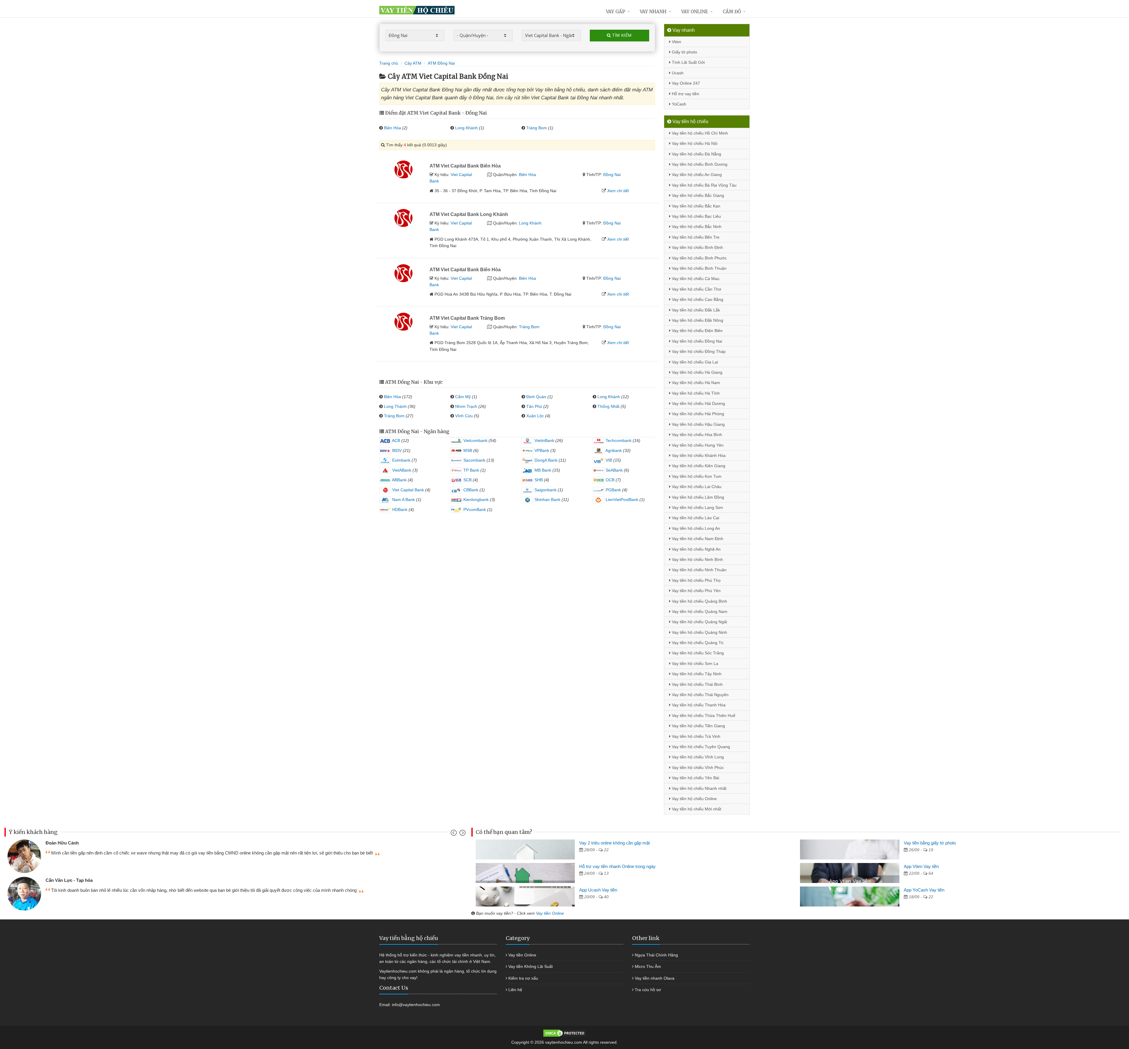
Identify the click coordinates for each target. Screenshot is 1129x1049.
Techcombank (618, 440)
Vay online (694, 11)
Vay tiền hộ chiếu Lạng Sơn (697, 507)
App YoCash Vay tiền (924, 889)
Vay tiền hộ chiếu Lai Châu (696, 486)
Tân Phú (534, 406)
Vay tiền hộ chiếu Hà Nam (695, 382)
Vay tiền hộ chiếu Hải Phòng (697, 413)
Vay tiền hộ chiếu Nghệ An (696, 549)
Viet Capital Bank (407, 489)
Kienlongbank (475, 499)
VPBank (541, 450)
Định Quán (536, 396)
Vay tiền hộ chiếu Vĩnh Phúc (697, 767)
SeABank (613, 470)
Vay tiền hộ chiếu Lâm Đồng (697, 497)
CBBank (470, 489)
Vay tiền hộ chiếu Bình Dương (699, 164)
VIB (608, 460)
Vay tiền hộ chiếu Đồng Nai (696, 341)
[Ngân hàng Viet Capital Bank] (402, 169)
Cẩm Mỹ (463, 396)
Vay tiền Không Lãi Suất (530, 966)
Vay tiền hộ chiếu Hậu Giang (698, 424)
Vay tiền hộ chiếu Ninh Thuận (698, 569)
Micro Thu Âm (648, 966)
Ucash (677, 73)
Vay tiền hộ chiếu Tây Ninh (696, 673)
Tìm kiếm (621, 35)
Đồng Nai (612, 174)
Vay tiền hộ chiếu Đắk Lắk (695, 310)
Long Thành (395, 406)
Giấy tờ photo (684, 52)
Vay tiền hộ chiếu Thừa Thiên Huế (703, 715)
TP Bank (470, 470)
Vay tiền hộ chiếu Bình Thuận (698, 268)
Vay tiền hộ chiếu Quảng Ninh (699, 632)
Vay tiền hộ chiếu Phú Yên (696, 590)
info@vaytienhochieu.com (416, 1004)
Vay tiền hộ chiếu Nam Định (697, 538)
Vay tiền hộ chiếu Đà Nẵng (696, 154)
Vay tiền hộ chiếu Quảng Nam (699, 611)
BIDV (396, 450)
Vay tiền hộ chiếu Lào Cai (695, 517)
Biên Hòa (392, 127)
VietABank (401, 470)
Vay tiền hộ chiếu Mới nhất (696, 809)
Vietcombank (474, 440)
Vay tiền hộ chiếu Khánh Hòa (698, 455)
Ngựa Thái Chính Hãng (656, 955)
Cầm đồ (732, 11)
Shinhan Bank (546, 499)
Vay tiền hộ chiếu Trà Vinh (695, 736)
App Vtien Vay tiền (921, 866)
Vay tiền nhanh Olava (654, 978)
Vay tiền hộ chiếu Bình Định (697, 247)
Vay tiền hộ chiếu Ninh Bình (697, 559)
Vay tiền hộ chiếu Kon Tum (696, 476)
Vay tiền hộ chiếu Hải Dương (698, 403)
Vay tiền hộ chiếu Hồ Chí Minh (699, 133)
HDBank (399, 509)
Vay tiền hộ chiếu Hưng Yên (697, 445)
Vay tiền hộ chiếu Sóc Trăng (697, 653)
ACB (395, 440)
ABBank (399, 479)
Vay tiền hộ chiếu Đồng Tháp (698, 351)
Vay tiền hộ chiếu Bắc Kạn (695, 206)
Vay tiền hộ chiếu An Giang (696, 174)
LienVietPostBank (621, 499)
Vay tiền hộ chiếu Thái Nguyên (700, 694)
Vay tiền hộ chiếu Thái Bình (697, 684)
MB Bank (542, 470)
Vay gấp (615, 11)
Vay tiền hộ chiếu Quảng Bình (699, 601)
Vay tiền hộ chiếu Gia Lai (694, 362)
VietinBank (543, 440)
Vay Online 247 (685, 83)
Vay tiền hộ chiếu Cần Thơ (696, 289)
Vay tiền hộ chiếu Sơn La (694, 663)
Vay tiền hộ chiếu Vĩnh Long (697, 757)
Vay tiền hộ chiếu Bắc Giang (697, 195)
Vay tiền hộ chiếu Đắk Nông (697, 320)
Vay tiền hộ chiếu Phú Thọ (696, 580)
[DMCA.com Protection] (564, 1032)
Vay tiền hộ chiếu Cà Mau (695, 278)
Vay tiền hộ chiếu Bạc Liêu (696, 216)
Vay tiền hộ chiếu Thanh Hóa (698, 705)
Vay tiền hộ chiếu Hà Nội (694, 143)
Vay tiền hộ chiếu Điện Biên (697, 330)
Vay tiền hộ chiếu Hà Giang (696, 372)
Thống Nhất (608, 406)
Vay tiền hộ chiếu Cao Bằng (697, 299)
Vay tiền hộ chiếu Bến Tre (695, 237)
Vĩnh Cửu (464, 415)
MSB (467, 450)
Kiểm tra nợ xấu (523, 978)
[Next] (461, 834)
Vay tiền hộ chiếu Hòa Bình (696, 434)
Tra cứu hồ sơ (648, 989)
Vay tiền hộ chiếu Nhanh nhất (698, 788)
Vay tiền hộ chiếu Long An (695, 528)
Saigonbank (545, 489)
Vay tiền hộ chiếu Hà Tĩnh (695, 393)
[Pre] (454, 834)
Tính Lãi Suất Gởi (688, 62)
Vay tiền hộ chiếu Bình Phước (699, 258)
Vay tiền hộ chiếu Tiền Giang (698, 725)
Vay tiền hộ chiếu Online (694, 798)
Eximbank (400, 460)
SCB (467, 479)
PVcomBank (474, 509)
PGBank (612, 489)
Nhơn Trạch (466, 406)
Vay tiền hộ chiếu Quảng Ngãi (699, 621)
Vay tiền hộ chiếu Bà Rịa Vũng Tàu (703, 185)
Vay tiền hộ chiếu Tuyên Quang (700, 746)
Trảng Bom (536, 127)
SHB (538, 479)
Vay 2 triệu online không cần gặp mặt (614, 842)
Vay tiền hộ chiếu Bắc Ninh (696, 226)
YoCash (678, 104)
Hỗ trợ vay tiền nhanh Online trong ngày (617, 866)
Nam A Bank (403, 499)
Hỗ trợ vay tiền (685, 93)
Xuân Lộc (535, 415)
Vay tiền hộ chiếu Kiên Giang (698, 465)
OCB (609, 479)
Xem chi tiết (618, 190)
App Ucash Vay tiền (598, 889)
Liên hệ (515, 989)
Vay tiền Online (550, 913)
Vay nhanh (653, 11)
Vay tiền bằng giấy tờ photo (930, 842)
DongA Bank (545, 460)
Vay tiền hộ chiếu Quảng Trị (697, 642)
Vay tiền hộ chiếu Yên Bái (695, 777)
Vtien (676, 41)
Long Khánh (466, 127)
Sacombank (473, 460)
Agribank (613, 450)
